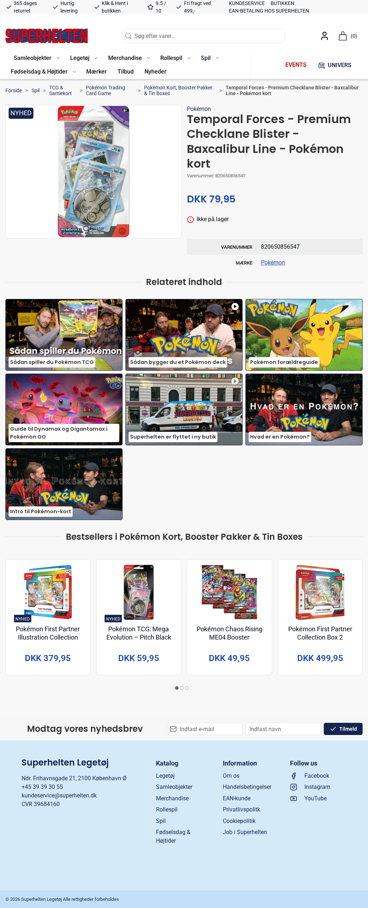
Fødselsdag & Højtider (173, 836)
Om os (231, 775)
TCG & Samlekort (60, 90)
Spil (36, 90)
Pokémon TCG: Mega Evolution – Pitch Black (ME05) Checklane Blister (139, 637)
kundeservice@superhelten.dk (59, 795)
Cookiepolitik (239, 821)
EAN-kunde (236, 798)
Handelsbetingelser (247, 786)
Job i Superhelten (245, 832)
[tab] (177, 688)
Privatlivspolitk (241, 809)
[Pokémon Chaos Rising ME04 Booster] (229, 592)
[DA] (46, 36)
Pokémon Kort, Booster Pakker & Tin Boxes (178, 90)
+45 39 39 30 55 (42, 786)
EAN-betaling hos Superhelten (269, 11)
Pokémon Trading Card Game (105, 90)
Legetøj (165, 775)
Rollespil (167, 809)
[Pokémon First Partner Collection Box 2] (320, 592)
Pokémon (199, 109)
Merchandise (172, 798)
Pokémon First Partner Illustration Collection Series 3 (48, 637)
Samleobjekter (174, 786)
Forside (13, 90)
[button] (36, 58)
